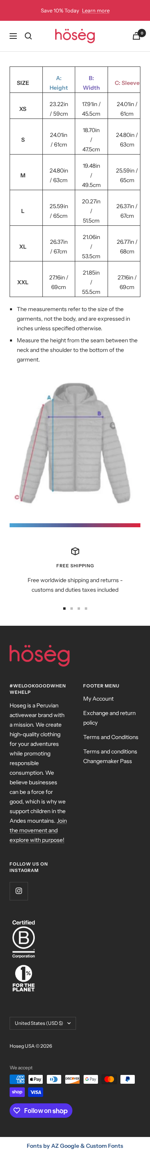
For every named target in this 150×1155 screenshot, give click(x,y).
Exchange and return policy (109, 717)
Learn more (96, 10)
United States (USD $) (39, 1023)
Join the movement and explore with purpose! (38, 830)
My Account (98, 698)
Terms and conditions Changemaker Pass (110, 756)
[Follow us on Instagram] (19, 891)
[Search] (28, 36)
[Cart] (136, 36)
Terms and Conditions (110, 737)
